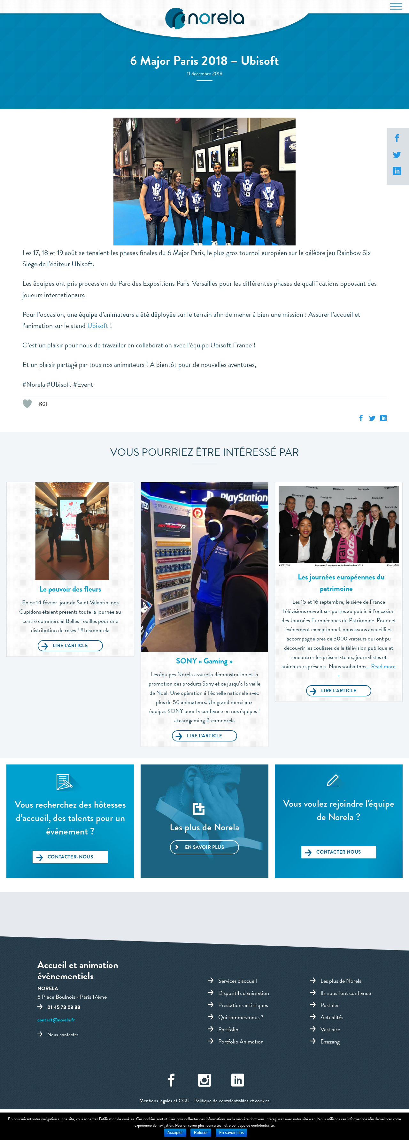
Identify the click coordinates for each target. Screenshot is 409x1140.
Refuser (201, 1132)
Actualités (331, 1016)
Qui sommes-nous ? (240, 1016)
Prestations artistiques (243, 1004)
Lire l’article (70, 645)
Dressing (330, 1041)
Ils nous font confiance (345, 992)
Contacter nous (338, 852)
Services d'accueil (237, 980)
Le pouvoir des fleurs (70, 589)
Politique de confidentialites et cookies (232, 1101)
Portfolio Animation (241, 1041)
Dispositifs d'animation (243, 992)
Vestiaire (330, 1029)
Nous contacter (62, 1034)
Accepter (175, 1132)
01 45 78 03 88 (63, 1007)
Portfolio (228, 1029)
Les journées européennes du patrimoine (341, 582)
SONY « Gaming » (204, 661)
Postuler (329, 1004)
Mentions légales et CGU (164, 1101)
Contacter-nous (70, 856)
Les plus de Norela (341, 980)
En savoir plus (204, 847)
